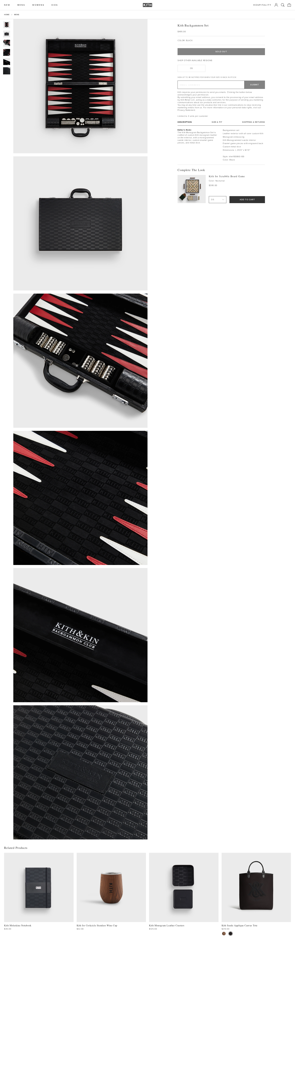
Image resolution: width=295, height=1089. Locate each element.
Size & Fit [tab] (217, 122)
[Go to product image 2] (6, 34)
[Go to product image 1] (6, 24)
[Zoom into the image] (80, 86)
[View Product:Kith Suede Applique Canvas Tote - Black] (230, 933)
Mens (16, 14)
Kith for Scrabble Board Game (227, 176)
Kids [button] (55, 5)
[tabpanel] (221, 145)
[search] (282, 5)
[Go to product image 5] (6, 61)
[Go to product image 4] (6, 52)
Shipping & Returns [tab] (253, 122)
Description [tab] (185, 122)
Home (6, 14)
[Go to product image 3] (6, 43)
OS (191, 68)
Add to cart (247, 199)
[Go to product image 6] (6, 70)
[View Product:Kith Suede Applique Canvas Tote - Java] (224, 933)
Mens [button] (21, 5)
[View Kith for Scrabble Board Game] (192, 189)
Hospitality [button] (262, 5)
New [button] (7, 5)
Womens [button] (38, 5)
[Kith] (147, 5)
